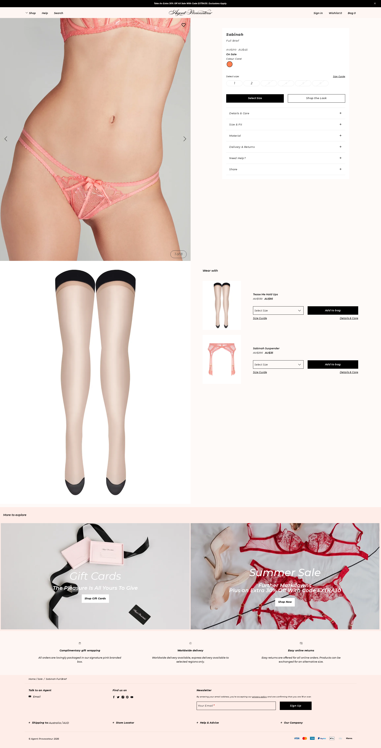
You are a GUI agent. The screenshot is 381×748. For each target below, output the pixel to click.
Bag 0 (352, 13)
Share (233, 169)
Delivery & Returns (242, 146)
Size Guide (260, 318)
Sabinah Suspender (266, 348)
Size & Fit (235, 124)
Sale (40, 679)
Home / (33, 679)
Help (45, 13)
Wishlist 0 (335, 13)
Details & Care (239, 113)
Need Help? (237, 158)
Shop (32, 13)
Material (235, 135)
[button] (318, 13)
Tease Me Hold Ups (265, 294)
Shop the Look (316, 98)
